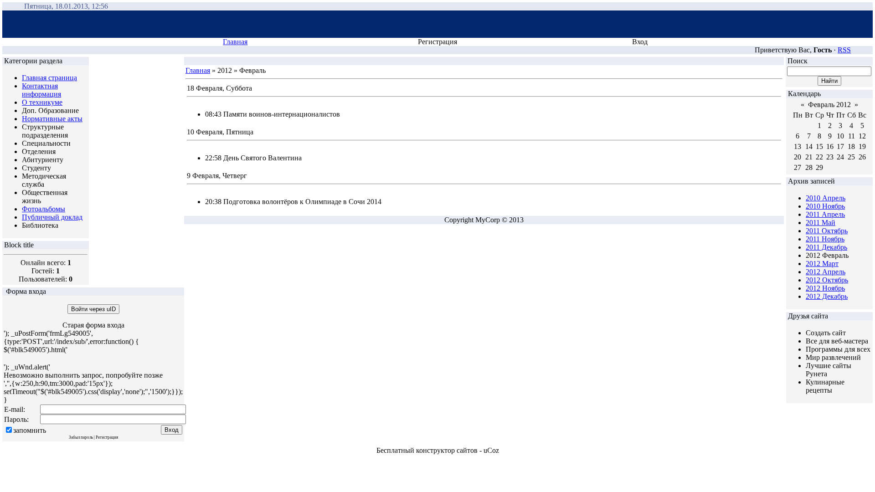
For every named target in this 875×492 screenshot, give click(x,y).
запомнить (29, 430)
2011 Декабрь (826, 247)
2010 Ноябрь (825, 206)
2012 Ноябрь (825, 288)
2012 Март (822, 263)
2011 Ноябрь (825, 239)
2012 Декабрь (827, 296)
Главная (235, 42)
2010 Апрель (825, 198)
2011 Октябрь (827, 231)
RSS (844, 50)
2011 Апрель (825, 214)
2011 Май (820, 222)
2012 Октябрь (827, 280)
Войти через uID (93, 309)
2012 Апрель (825, 272)
